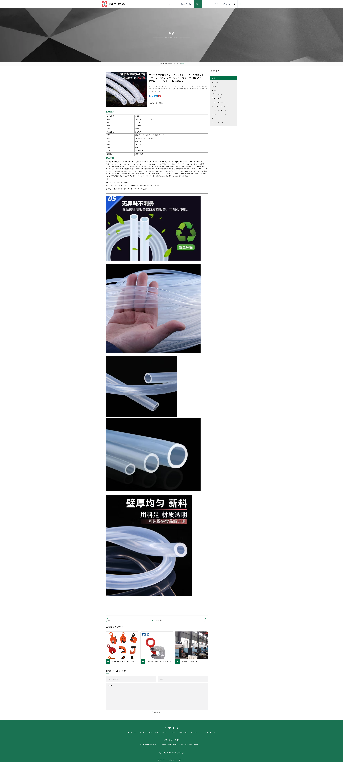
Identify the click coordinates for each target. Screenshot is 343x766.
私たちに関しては (186, 4)
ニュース (207, 4)
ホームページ (173, 4)
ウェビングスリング (218, 102)
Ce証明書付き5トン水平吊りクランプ (159, 661)
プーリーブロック (218, 94)
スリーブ (177, 63)
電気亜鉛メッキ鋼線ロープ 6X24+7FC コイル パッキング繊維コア (193, 662)
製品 (197, 4)
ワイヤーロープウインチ (220, 110)
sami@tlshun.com (181, 760)
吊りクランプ (216, 98)
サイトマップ (195, 732)
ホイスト (215, 86)
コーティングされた (218, 122)
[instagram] (178, 752)
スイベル (215, 82)
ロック (214, 90)
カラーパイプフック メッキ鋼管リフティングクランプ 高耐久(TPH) (123, 662)
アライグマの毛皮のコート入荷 (189, 744)
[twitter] (169, 752)
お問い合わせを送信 (156, 103)
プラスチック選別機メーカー (168, 744)
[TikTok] (183, 752)
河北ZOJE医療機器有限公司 (148, 744)
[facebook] (159, 752)
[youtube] (174, 752)
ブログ (216, 4)
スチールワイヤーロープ (220, 106)
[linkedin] (164, 752)
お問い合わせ (226, 4)
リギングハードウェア (219, 114)
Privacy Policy (209, 732)
